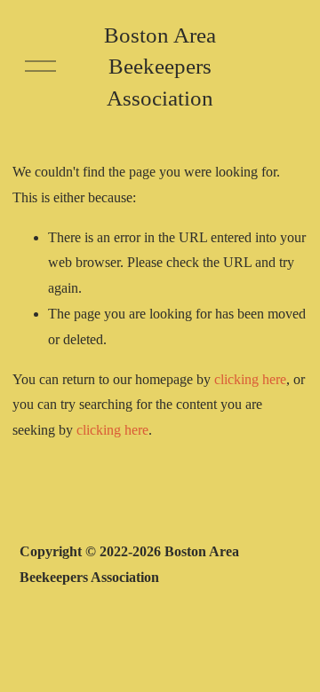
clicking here (250, 379)
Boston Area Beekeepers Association (160, 66)
